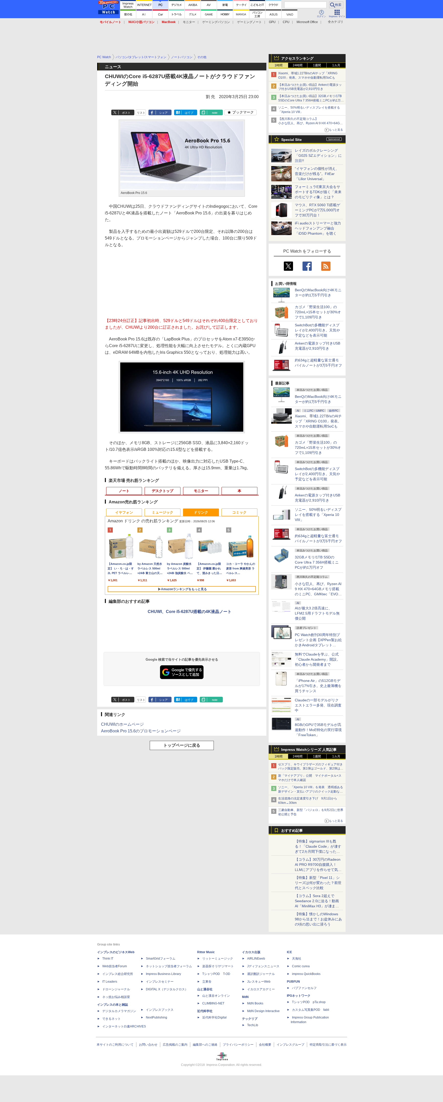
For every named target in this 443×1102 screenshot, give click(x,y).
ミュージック (162, 512)
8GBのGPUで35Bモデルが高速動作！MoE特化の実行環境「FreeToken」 (318, 730)
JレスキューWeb (258, 981)
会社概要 (265, 1044)
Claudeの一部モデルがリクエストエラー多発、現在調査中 (318, 705)
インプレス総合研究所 (117, 974)
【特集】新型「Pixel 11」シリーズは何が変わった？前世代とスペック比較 (318, 883)
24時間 (298, 65)
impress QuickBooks (306, 974)
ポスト (126, 112)
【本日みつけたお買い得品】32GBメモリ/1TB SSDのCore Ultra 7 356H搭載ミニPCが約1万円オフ (311, 100)
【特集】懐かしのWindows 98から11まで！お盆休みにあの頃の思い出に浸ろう (318, 919)
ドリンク (201, 512)
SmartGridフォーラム (160, 958)
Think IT (107, 958)
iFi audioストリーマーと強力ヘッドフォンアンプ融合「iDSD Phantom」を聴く (318, 228)
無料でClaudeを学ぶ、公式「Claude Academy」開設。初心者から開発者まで (317, 659)
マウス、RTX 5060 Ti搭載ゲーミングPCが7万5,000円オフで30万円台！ (317, 210)
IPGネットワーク (298, 995)
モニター (189, 22)
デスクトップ (162, 491)
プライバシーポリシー (238, 1044)
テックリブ (249, 1019)
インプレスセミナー (160, 981)
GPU (272, 22)
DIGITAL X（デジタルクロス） (167, 989)
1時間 (279, 65)
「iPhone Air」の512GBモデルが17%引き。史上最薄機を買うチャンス (318, 686)
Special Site (291, 140)
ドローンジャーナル (116, 989)
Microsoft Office (307, 22)
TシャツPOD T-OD (216, 974)
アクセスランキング (297, 58)
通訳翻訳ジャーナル (261, 974)
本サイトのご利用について (115, 1044)
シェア (163, 112)
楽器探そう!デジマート (218, 966)
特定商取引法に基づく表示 (328, 1044)
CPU (286, 22)
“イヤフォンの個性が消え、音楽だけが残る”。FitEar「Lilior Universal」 (317, 174)
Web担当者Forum (114, 966)
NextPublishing (156, 1017)
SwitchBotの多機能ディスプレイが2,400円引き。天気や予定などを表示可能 (317, 330)
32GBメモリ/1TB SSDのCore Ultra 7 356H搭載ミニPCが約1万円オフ (317, 562)
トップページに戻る (181, 745)
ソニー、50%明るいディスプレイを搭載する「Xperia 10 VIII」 (318, 514)
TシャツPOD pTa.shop (309, 1002)
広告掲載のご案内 (175, 1044)
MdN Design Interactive (263, 1011)
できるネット (111, 1019)
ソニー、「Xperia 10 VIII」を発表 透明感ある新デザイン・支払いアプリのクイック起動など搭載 (310, 791)
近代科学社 (205, 1011)
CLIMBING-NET (213, 1003)
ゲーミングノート (249, 22)
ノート (124, 491)
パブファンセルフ (304, 988)
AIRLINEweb (256, 958)
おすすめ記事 (292, 830)
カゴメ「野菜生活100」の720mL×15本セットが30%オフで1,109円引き (318, 312)
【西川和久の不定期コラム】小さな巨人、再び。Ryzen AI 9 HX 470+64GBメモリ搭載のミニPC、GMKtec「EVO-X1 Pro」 (311, 123)
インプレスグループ (290, 1044)
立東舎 (207, 981)
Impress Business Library (163, 974)
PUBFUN (293, 981)
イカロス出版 (251, 952)
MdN (245, 997)
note (214, 112)
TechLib (252, 1025)
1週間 (317, 65)
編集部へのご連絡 (205, 1044)
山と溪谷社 (205, 989)
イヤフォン (124, 512)
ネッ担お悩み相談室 (116, 997)
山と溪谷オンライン (216, 995)
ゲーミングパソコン (216, 22)
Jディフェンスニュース (263, 966)
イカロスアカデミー (261, 989)
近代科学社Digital (214, 1017)
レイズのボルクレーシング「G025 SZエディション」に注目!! (318, 155)
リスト (141, 112)
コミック (239, 512)
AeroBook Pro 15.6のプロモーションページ (141, 731)
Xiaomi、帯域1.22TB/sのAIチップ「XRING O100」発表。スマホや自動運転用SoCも (318, 421)
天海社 (296, 958)
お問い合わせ (148, 1044)
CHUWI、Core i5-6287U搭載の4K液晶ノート (189, 611)
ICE (289, 952)
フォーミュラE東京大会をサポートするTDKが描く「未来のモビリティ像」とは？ (318, 192)
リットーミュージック (217, 958)
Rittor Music (206, 952)
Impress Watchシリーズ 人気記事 (309, 749)
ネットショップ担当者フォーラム (169, 966)
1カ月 (336, 65)
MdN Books (255, 1003)
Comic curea (301, 966)
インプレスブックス (160, 1010)
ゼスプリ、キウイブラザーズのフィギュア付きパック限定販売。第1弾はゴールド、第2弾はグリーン (310, 769)
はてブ (189, 112)
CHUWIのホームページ (122, 724)
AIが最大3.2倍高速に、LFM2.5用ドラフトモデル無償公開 (317, 613)
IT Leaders (109, 981)
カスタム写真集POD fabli (310, 1010)
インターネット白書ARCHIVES (124, 1026)
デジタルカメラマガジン (119, 1011)
